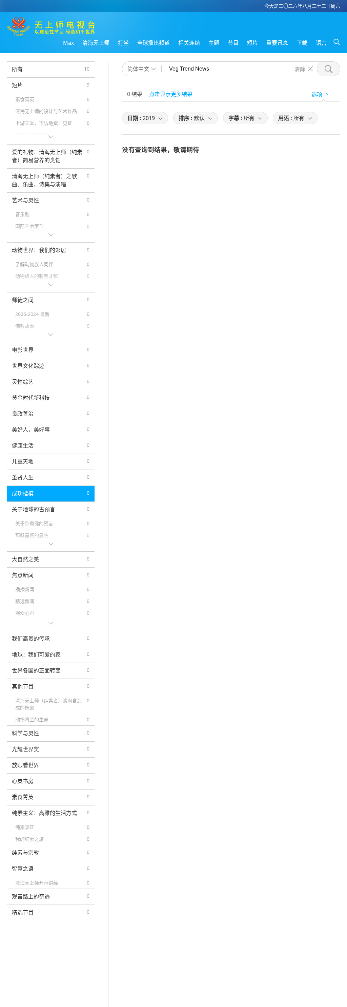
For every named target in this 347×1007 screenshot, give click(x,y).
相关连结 (189, 42)
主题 (213, 42)
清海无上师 (95, 42)
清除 (299, 69)
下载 (302, 42)
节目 (233, 42)
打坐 (123, 42)
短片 (252, 42)
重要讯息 (277, 42)
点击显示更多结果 (170, 94)
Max (68, 42)
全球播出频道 (153, 42)
